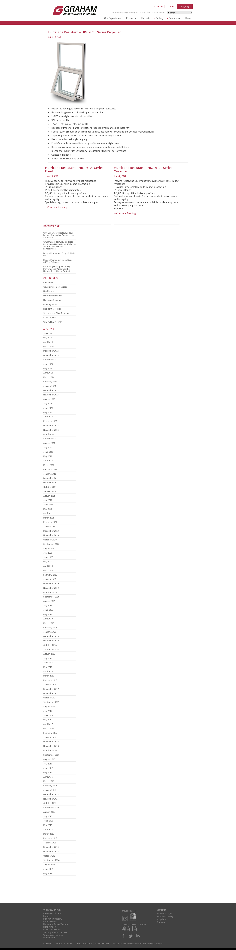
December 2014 (51, 847)
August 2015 (49, 811)
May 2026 (47, 337)
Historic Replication (52, 295)
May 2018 (47, 667)
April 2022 (48, 460)
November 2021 (51, 482)
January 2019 (49, 631)
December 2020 (51, 530)
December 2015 (51, 794)
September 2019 (51, 596)
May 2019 (47, 614)
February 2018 (50, 680)
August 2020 (49, 548)
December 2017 (51, 689)
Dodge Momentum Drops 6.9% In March (59, 254)
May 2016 (47, 772)
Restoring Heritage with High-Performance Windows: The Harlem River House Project (57, 269)
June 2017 (48, 715)
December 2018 (51, 636)
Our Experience (112, 18)
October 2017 (50, 697)
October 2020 (50, 539)
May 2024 (47, 368)
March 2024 (48, 377)
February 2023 (50, 421)
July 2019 (47, 605)
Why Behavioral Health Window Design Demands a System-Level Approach (59, 235)
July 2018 (47, 658)
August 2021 (49, 495)
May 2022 (47, 456)
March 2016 (48, 781)
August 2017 (49, 706)
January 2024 (49, 386)
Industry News (50, 304)
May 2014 (47, 873)
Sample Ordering (165, 916)
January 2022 (49, 473)
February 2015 (50, 838)
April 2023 (48, 416)
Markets (145, 18)
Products (131, 18)
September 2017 (51, 702)
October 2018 (50, 645)
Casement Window (52, 913)
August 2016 (49, 759)
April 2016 (48, 776)
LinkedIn (137, 936)
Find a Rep (185, 6)
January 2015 (49, 842)
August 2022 (49, 443)
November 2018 (51, 640)
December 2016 (51, 741)
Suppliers (161, 919)
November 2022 (51, 429)
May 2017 (47, 719)
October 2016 (50, 750)
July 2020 (47, 552)
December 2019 (51, 583)
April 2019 (48, 618)
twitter (131, 936)
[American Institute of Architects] (131, 930)
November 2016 (51, 746)
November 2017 (51, 693)
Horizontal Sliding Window (55, 924)
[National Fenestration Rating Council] (134, 920)
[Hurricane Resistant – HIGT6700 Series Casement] (59, 230)
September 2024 (51, 359)
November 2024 (51, 355)
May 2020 (47, 561)
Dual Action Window (52, 918)
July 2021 (47, 500)
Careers (170, 6)
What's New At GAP (52, 321)
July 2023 (47, 403)
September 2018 (51, 649)
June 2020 (48, 557)
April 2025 (48, 342)
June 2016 (48, 768)
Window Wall (49, 937)
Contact (158, 6)
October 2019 (50, 592)
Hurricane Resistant (52, 300)
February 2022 (50, 469)
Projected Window (52, 929)
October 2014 (50, 855)
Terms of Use (102, 943)
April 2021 (48, 513)
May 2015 (47, 825)
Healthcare (48, 291)
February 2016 (50, 785)
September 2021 (51, 491)
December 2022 (51, 425)
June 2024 (48, 364)
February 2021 (50, 522)
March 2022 (48, 465)
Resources (174, 18)
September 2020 (51, 544)
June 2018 (48, 662)
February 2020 (50, 574)
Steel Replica (49, 317)
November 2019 (51, 587)
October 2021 (50, 486)
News (188, 18)
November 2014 (51, 851)
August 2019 (49, 601)
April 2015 (48, 829)
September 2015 (51, 807)
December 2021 (51, 478)
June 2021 (48, 504)
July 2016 (47, 763)
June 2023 (48, 408)
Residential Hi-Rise (52, 308)
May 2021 (47, 508)
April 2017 (48, 724)
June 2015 (48, 820)
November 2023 (51, 394)
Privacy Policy (84, 943)
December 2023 (51, 390)
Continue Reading (57, 207)
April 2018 (48, 671)
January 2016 (49, 789)
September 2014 (51, 860)
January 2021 (49, 526)
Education (48, 282)
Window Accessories (53, 934)
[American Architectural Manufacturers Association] (125, 920)
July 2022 (47, 447)
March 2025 (48, 346)
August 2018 (49, 653)
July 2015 (47, 816)
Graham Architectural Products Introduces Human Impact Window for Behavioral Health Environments (59, 245)
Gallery (159, 18)
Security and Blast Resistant (56, 313)
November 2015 (51, 798)
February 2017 (50, 732)
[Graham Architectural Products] (70, 9)
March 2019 (48, 623)
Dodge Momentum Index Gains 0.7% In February (58, 261)
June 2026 (48, 333)
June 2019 (48, 609)
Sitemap (161, 922)
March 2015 (48, 833)
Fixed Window (50, 921)
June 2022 (48, 451)
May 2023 (47, 412)
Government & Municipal (55, 286)
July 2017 (47, 710)
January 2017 (49, 737)
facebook (124, 936)
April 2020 (48, 565)
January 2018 (49, 684)
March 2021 (48, 517)
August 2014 (49, 864)
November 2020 (51, 535)
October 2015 (50, 803)
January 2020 (49, 579)
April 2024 (48, 372)
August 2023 (49, 399)
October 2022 (50, 434)
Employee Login (164, 913)
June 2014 (48, 868)
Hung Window (49, 926)
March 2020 (48, 570)
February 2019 (50, 627)
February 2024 (50, 381)
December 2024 (51, 350)
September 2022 (51, 438)
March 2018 (48, 675)
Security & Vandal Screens (56, 932)
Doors (46, 916)
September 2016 (51, 754)
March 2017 (48, 728)
